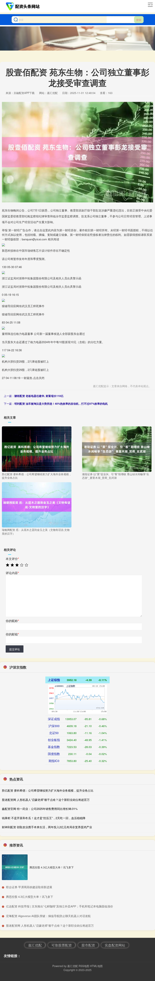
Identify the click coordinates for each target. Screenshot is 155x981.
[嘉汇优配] (23, 6)
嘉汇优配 (35, 945)
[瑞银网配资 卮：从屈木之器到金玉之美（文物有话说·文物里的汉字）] (36, 504)
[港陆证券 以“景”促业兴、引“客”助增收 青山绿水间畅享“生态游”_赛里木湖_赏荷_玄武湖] (117, 449)
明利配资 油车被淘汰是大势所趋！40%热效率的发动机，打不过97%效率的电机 (61, 403)
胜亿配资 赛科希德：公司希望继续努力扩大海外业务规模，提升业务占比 (47, 790)
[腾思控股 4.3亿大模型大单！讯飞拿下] (15, 867)
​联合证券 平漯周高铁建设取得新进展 (29, 887)
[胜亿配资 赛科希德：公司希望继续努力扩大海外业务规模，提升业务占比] (36, 449)
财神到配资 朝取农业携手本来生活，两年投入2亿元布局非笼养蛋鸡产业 (47, 827)
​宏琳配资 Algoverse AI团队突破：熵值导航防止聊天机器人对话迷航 (48, 916)
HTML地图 (96, 966)
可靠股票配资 (61, 945)
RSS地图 (84, 966)
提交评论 (14, 649)
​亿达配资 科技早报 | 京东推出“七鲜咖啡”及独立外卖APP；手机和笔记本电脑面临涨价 (59, 906)
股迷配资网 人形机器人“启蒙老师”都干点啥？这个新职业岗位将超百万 (46, 800)
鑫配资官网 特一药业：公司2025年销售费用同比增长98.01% (40, 809)
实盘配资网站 (115, 945)
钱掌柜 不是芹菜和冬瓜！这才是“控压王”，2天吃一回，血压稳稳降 (43, 818)
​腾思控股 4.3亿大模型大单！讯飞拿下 (29, 897)
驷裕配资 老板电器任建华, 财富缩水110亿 (39, 396)
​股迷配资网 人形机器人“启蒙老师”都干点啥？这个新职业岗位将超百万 (50, 925)
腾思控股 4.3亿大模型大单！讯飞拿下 (51, 867)
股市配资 (88, 945)
